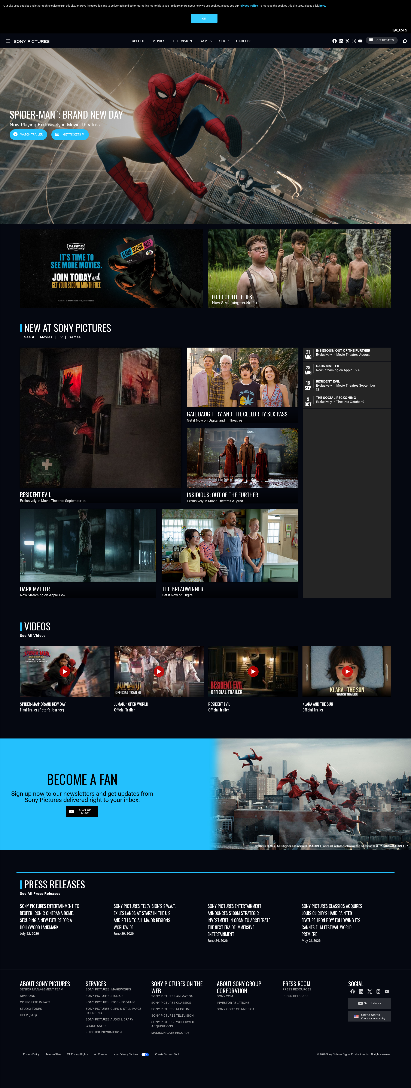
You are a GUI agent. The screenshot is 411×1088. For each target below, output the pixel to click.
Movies (158, 41)
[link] (400, 29)
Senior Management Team (41, 989)
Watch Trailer (31, 134)
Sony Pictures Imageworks (108, 989)
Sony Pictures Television (172, 1015)
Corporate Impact (35, 1002)
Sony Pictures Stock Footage (111, 1002)
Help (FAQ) (28, 1015)
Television (182, 41)
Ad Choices (100, 1054)
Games (206, 41)
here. (322, 5)
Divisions (27, 996)
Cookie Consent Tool (167, 1054)
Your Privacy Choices (126, 1054)
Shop (224, 41)
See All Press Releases (40, 893)
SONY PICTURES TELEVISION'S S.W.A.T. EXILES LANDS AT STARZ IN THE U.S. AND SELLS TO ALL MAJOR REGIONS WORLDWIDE (145, 916)
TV (60, 337)
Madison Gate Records (170, 1033)
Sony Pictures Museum (170, 1009)
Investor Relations (233, 1003)
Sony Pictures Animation (172, 996)
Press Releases (295, 996)
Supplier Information (104, 1032)
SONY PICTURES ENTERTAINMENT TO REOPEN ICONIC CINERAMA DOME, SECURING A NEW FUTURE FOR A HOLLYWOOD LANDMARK (49, 916)
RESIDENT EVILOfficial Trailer (219, 707)
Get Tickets (72, 134)
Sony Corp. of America (236, 1009)
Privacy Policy (31, 1054)
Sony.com (225, 996)
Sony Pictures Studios (105, 996)
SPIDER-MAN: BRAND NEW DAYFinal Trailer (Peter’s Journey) (43, 707)
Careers (244, 41)
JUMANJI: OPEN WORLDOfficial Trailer (131, 707)
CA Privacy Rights (77, 1054)
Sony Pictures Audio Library (109, 1019)
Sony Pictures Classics (171, 1003)
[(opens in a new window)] (111, 268)
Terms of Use (53, 1054)
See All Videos (33, 635)
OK (204, 18)
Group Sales (96, 1026)
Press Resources (297, 989)
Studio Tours (31, 1009)
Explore (137, 41)
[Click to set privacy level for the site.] (147, 1054)
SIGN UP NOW (85, 811)
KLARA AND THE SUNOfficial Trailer (317, 707)
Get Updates (385, 40)
